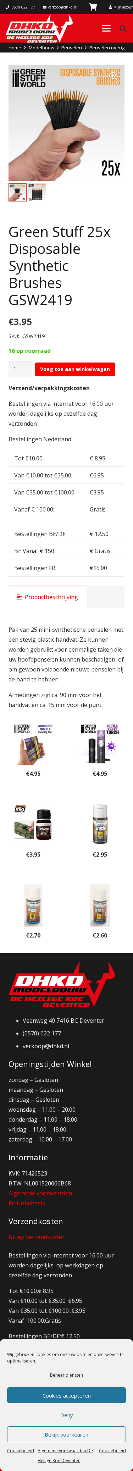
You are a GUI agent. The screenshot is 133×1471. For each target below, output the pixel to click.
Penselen (71, 47)
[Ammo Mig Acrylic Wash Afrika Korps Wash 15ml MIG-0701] (33, 905)
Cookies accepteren (67, 1395)
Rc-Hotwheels (27, 1203)
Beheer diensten (66, 1375)
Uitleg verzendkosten (37, 1237)
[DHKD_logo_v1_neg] (39, 28)
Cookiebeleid (20, 1451)
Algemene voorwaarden (40, 1193)
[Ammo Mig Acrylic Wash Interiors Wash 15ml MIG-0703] (100, 905)
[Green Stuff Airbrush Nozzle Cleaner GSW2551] (33, 743)
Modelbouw (41, 47)
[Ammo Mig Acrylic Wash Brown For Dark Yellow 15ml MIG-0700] (100, 824)
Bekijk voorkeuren (66, 1434)
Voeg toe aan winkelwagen (75, 369)
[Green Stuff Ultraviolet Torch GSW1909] (100, 743)
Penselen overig (106, 47)
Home (15, 47)
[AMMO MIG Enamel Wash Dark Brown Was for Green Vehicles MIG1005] (33, 824)
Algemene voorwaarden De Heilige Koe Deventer (65, 1456)
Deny (66, 1415)
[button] (106, 28)
